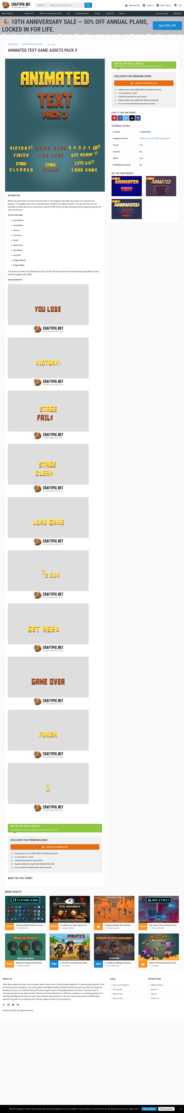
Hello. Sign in (165, 5)
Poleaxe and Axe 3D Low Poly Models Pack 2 (119, 925)
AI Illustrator (145, 138)
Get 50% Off (167, 25)
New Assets (8, 14)
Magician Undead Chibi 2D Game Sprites (30, 963)
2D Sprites (66, 965)
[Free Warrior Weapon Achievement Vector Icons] (114, 946)
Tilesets (109, 14)
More (122, 14)
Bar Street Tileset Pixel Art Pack (163, 925)
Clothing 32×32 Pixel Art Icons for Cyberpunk (30, 925)
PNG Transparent (162, 138)
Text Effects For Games (32, 44)
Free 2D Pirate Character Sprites (74, 963)
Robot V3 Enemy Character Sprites (163, 963)
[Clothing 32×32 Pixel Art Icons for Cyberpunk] (25, 909)
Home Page (13, 44)
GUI (68, 14)
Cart (180, 5)
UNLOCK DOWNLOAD (56, 847)
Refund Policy (118, 994)
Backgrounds (82, 14)
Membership (134, 5)
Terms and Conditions (121, 985)
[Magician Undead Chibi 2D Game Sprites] (25, 946)
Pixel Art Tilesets (157, 928)
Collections (162, 14)
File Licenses (117, 989)
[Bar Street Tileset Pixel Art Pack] (158, 909)
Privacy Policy (118, 998)
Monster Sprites (68, 928)
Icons (97, 14)
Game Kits (29, 14)
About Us (154, 989)
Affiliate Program (157, 985)
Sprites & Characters (51, 14)
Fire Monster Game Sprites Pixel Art (74, 925)
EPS (152, 138)
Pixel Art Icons (23, 928)
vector (52, 44)
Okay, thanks (149, 1109)
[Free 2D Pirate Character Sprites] (70, 946)
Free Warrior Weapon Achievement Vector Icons (119, 963)
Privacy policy (166, 1109)
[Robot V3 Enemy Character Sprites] (158, 946)
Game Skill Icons (113, 965)
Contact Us (155, 998)
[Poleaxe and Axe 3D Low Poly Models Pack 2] (114, 909)
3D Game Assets (113, 928)
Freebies (177, 14)
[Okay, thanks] (180, 1109)
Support (150, 5)
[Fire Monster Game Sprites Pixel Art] (70, 909)
